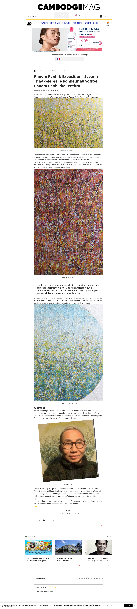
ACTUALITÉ (43, 23)
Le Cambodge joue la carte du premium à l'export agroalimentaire (38, 559)
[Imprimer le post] (53, 520)
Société (77, 514)
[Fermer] (135, 606)
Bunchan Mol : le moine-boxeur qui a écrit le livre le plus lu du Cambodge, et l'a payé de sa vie (99, 559)
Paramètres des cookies (114, 606)
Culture (69, 514)
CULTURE (66, 23)
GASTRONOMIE (91, 23)
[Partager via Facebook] (35, 520)
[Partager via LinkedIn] (44, 520)
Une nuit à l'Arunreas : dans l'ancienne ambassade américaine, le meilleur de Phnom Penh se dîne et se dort (68, 559)
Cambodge (60, 514)
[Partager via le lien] (48, 520)
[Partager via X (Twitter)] (39, 520)
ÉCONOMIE (55, 23)
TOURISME (77, 23)
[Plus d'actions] (102, 71)
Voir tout (109, 536)
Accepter (128, 606)
